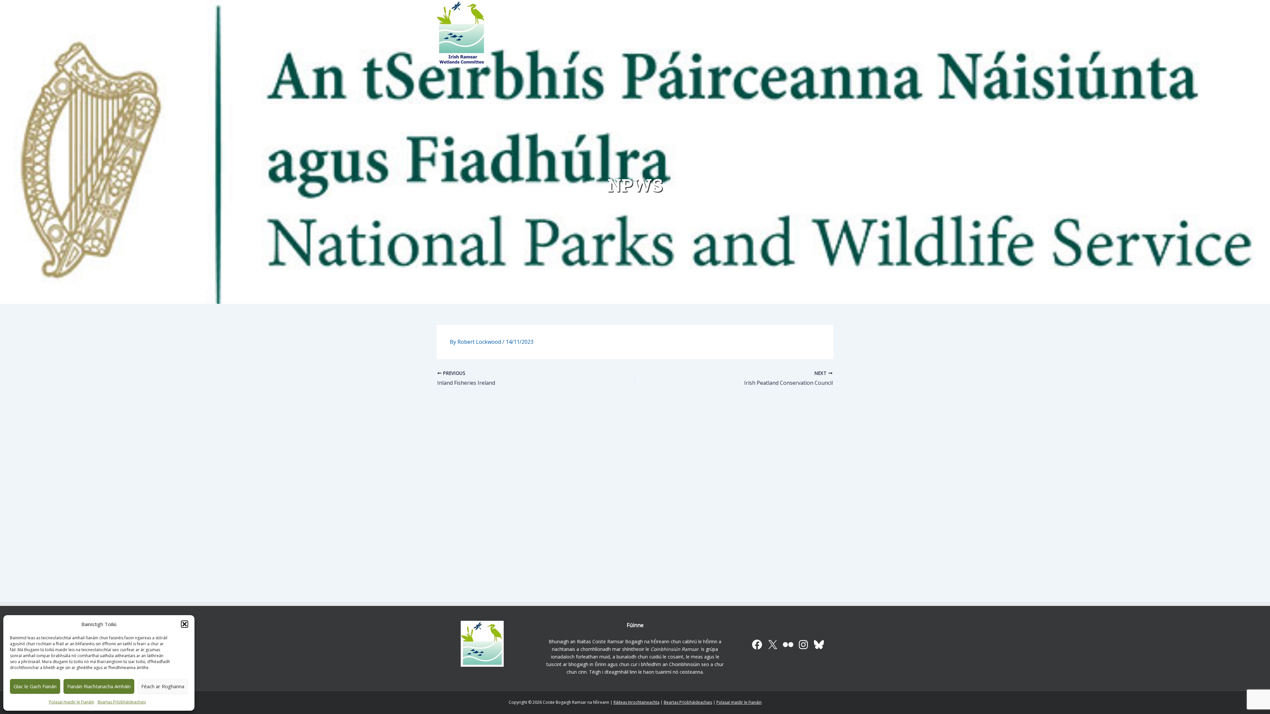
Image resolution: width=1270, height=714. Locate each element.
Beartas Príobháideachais (122, 702)
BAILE (569, 36)
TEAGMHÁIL (789, 36)
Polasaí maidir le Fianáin (71, 702)
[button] (184, 624)
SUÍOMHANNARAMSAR (644, 36)
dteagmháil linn (621, 672)
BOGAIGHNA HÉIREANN (604, 36)
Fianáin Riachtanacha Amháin (99, 686)
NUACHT (726, 36)
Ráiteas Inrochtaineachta (636, 702)
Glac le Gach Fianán (35, 686)
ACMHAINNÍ (688, 36)
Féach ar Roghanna (162, 686)
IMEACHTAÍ (755, 36)
